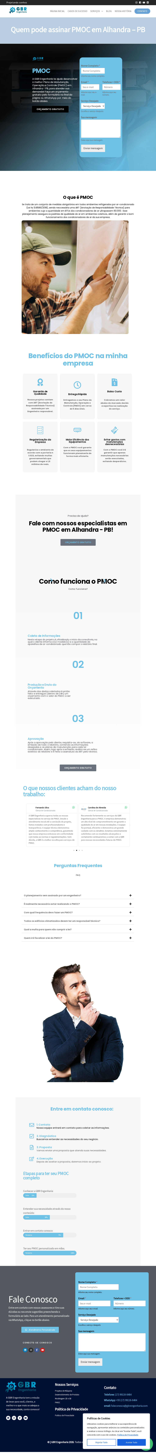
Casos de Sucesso (77, 11)
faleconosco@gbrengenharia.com (129, 1405)
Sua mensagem (89, 117)
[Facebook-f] (36, 1350)
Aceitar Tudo (131, 1442)
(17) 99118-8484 (123, 1394)
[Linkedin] (25, 1350)
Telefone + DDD (111, 82)
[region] (116, 1431)
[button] (26, 825)
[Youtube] (42, 1350)
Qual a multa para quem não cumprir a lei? (48, 929)
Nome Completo (90, 65)
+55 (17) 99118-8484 (126, 1400)
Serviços (95, 11)
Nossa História (123, 11)
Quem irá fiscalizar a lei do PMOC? (43, 938)
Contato (142, 11)
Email (85, 82)
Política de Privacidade (127, 1434)
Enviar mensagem (93, 148)
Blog (109, 11)
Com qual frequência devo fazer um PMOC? (48, 912)
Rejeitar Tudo (102, 1442)
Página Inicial (57, 11)
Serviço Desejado (90, 100)
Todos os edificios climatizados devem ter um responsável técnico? (62, 921)
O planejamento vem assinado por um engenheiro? (52, 895)
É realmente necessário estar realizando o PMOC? (52, 904)
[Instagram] (31, 1350)
